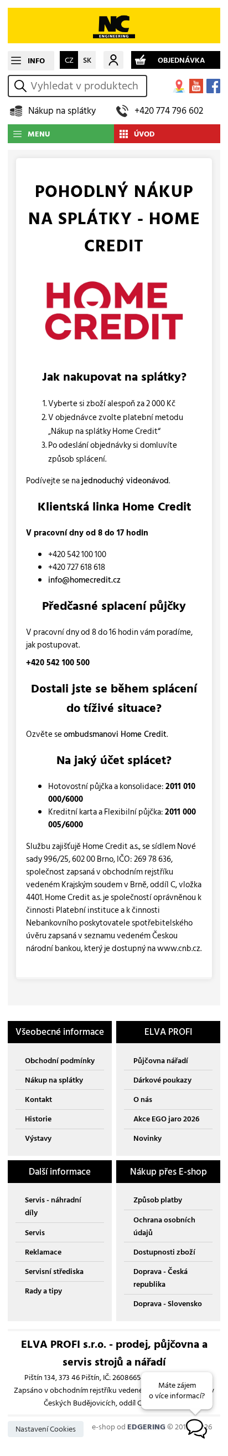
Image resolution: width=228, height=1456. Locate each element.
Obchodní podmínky (60, 1060)
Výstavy (38, 1138)
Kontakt (38, 1099)
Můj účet (113, 59)
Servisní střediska (54, 1271)
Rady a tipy (43, 1291)
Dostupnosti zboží (164, 1252)
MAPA (179, 86)
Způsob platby (157, 1200)
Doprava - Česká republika (160, 1278)
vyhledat (22, 85)
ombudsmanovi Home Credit (115, 734)
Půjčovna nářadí (160, 1060)
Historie (38, 1119)
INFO (36, 60)
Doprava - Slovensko (167, 1303)
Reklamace (43, 1252)
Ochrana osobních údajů (164, 1226)
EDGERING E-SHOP (114, 25)
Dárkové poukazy (162, 1080)
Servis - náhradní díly (53, 1206)
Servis (35, 1232)
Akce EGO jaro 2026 (166, 1119)
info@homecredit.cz (84, 580)
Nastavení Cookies (45, 1429)
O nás (142, 1099)
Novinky (147, 1138)
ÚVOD (144, 134)
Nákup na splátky (62, 110)
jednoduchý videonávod (125, 481)
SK (87, 60)
